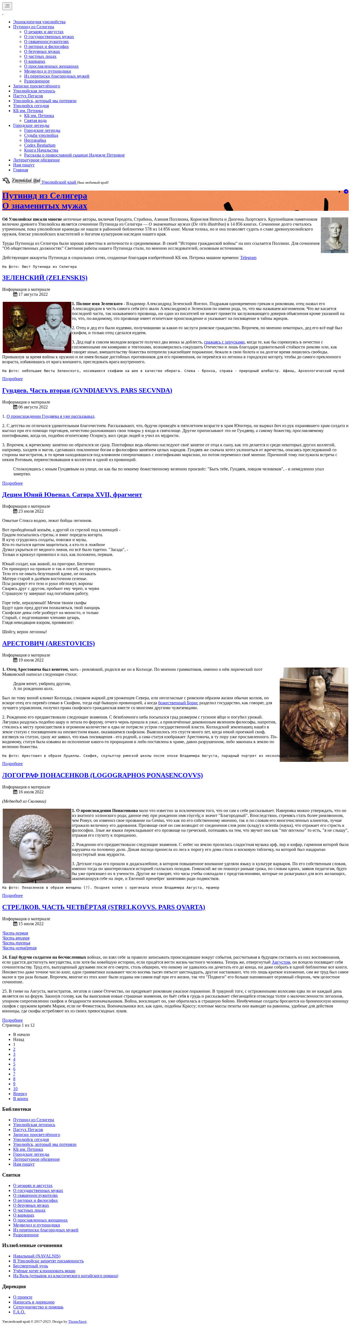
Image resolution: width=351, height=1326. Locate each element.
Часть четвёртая (19, 947)
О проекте (22, 1297)
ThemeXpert (77, 1321)
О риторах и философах (46, 46)
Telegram (248, 257)
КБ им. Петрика (28, 110)
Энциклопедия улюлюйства (39, 21)
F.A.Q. (19, 1312)
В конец (20, 1098)
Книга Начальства (41, 150)
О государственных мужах (49, 36)
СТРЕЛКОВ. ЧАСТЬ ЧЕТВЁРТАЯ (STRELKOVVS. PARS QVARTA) (103, 907)
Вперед (20, 1093)
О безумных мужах (42, 51)
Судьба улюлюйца (41, 135)
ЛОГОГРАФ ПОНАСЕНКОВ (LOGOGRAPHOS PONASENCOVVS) (102, 775)
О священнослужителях (46, 41)
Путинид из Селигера (33, 26)
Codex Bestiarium (39, 145)
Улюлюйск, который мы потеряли (45, 100)
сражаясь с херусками (224, 342)
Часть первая (15, 933)
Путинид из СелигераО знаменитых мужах (44, 201)
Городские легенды (31, 125)
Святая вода (35, 120)
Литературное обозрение (36, 160)
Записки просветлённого (36, 86)
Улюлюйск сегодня (31, 105)
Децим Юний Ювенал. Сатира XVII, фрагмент (72, 494)
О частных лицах (40, 56)
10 (15, 1088)
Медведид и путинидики (47, 71)
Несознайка (35, 140)
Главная (20, 169)
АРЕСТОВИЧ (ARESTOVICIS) (48, 643)
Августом (281, 962)
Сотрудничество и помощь (38, 1307)
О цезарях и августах (44, 31)
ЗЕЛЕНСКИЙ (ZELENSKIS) (44, 277)
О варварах (34, 61)
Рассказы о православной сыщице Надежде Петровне (74, 155)
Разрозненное (37, 81)
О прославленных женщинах (51, 66)
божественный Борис (178, 702)
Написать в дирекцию (34, 1302)
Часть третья (16, 943)
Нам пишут (24, 165)
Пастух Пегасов (28, 95)
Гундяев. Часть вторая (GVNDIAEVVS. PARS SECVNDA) (87, 390)
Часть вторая (15, 938)
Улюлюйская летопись (34, 91)
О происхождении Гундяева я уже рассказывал (50, 416)
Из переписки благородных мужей (56, 76)
